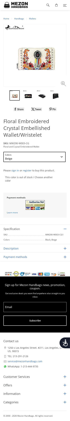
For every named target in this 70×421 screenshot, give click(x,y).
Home (6, 18)
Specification (12, 229)
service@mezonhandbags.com (25, 361)
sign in (15, 170)
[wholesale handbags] (14, 5)
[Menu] (65, 5)
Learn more (12, 212)
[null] (18, 109)
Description (11, 248)
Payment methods (15, 257)
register (27, 170)
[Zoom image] (64, 84)
